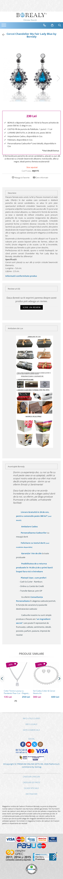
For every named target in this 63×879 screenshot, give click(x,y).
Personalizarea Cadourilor (34, 532)
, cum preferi (33, 577)
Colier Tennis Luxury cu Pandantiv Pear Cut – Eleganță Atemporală (16, 692)
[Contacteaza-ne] (44, 25)
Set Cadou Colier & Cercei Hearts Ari (44, 692)
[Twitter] (34, 744)
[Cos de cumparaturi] (52, 25)
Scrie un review (32, 307)
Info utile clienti (31, 718)
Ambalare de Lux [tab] (15, 328)
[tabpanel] (31, 75)
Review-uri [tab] (14, 288)
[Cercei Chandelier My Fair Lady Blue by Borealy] (31, 75)
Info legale (31, 724)
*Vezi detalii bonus (50, 150)
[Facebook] (23, 744)
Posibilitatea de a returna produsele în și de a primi (34, 567)
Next (58, 78)
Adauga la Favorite (22, 177)
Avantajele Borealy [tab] (16, 466)
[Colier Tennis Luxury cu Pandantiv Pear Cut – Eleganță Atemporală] (17, 675)
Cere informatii (41, 177)
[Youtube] (28, 744)
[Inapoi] (2, 35)
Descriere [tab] (12, 193)
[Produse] (4, 26)
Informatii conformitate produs (21, 276)
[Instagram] (40, 744)
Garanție (31, 553)
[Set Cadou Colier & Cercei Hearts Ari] (46, 675)
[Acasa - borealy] (31, 17)
